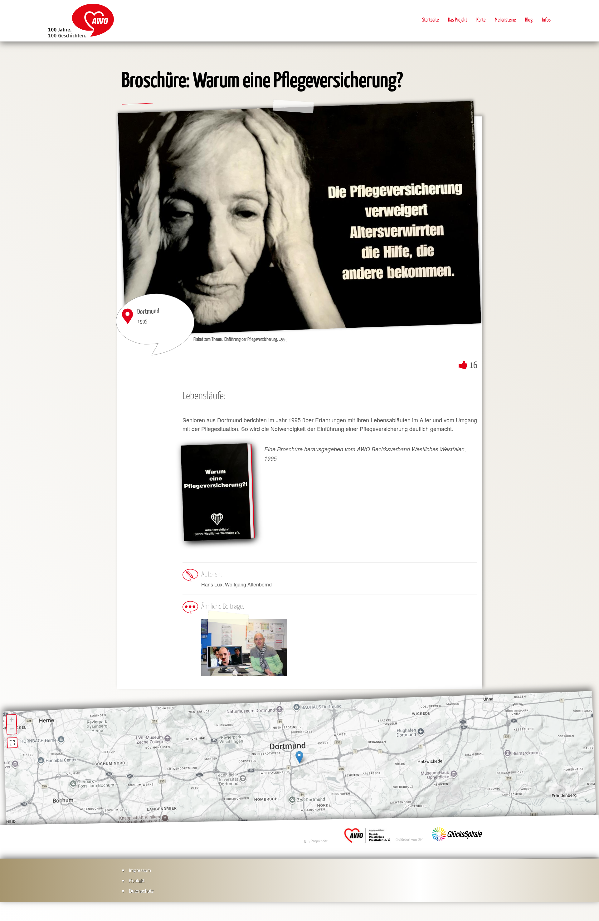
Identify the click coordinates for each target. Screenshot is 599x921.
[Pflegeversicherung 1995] (216, 492)
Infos (546, 20)
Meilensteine (505, 20)
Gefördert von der (409, 839)
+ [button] (11, 719)
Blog (529, 20)
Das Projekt (457, 20)
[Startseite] (81, 20)
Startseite (430, 20)
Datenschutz (141, 890)
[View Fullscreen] (12, 742)
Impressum (140, 870)
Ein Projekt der (316, 841)
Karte (480, 20)
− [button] (12, 729)
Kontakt (136, 880)
